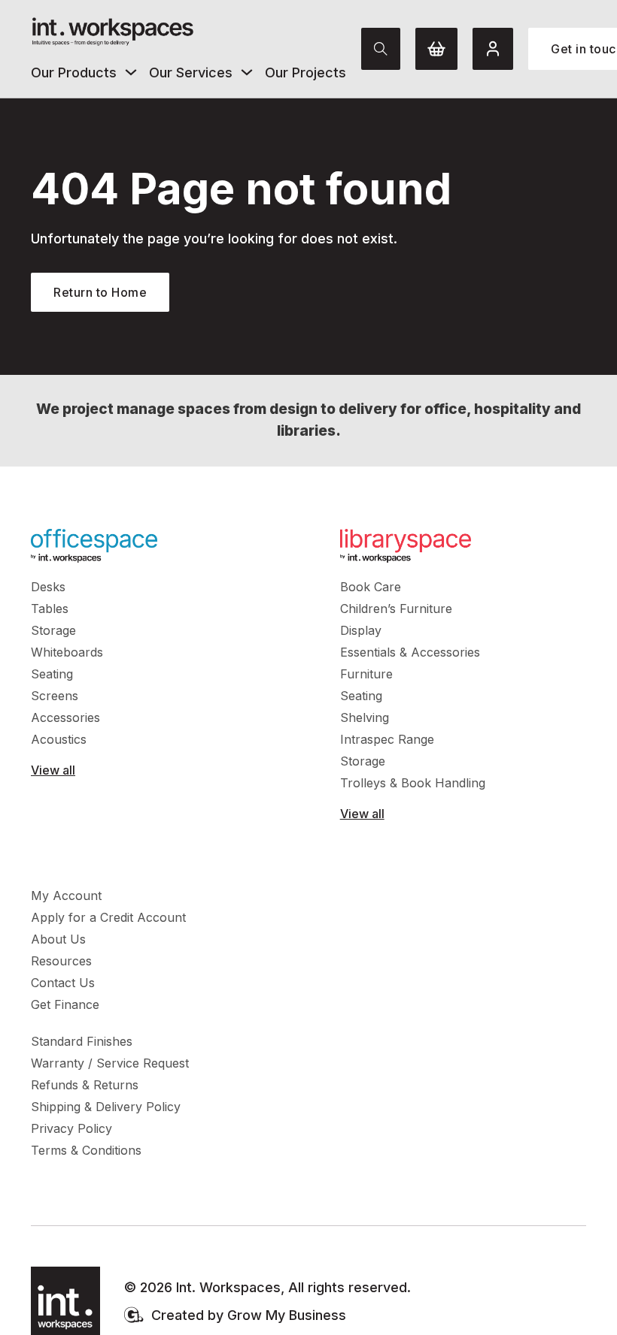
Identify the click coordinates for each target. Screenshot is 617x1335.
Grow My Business (286, 1315)
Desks (48, 586)
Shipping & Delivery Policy (106, 1106)
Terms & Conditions (86, 1150)
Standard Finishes (81, 1041)
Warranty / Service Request (110, 1063)
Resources (61, 960)
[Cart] (436, 49)
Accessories (65, 717)
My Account (66, 895)
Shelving (364, 717)
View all (53, 770)
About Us (58, 939)
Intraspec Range (387, 739)
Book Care (370, 586)
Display (360, 630)
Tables (49, 608)
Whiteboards (67, 652)
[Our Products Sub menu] (131, 72)
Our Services (191, 72)
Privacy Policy (71, 1128)
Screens (54, 695)
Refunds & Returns (84, 1084)
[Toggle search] (380, 48)
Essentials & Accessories (410, 652)
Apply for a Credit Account (108, 917)
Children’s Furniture (396, 608)
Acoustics (59, 739)
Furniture (366, 673)
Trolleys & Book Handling (412, 782)
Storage (53, 630)
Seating (52, 673)
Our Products (74, 72)
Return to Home (100, 292)
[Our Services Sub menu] (247, 72)
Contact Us (63, 982)
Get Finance (65, 1004)
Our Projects (305, 72)
